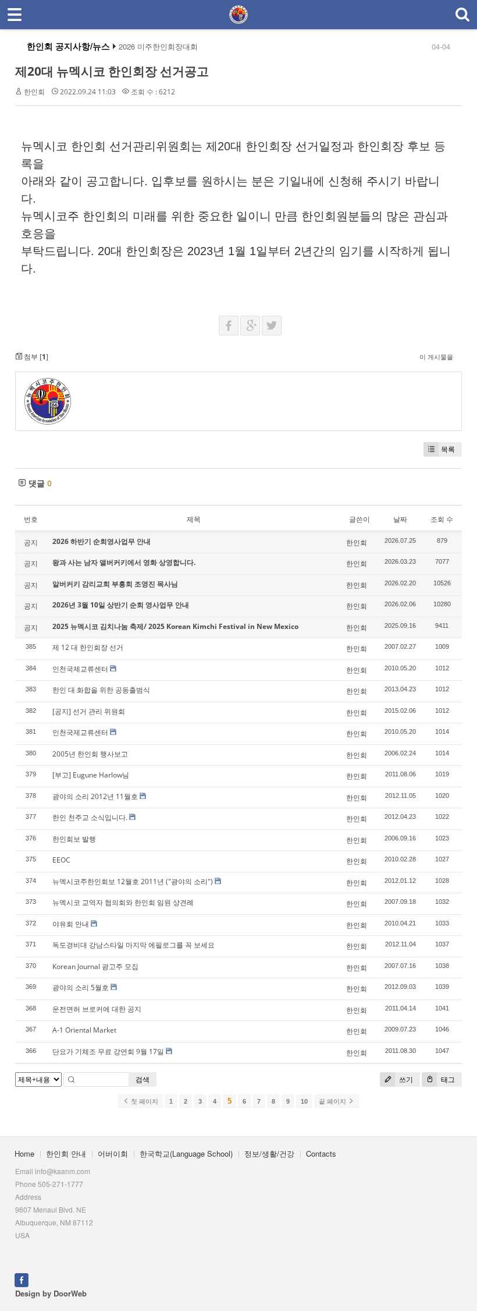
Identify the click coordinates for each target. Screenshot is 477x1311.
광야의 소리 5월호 (80, 987)
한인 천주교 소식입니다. (89, 817)
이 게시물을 (436, 356)
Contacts (321, 1153)
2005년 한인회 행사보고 (90, 754)
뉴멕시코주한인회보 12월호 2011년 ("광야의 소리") (132, 881)
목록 (448, 449)
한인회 (34, 92)
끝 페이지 (333, 1101)
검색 (142, 1079)
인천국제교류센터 (80, 669)
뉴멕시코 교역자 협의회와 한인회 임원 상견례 (123, 902)
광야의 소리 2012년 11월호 (95, 796)
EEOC (61, 860)
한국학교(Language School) (186, 1153)
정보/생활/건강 (269, 1153)
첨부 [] (35, 357)
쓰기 (405, 1079)
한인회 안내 (66, 1153)
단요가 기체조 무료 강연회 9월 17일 (108, 1051)
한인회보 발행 (74, 839)
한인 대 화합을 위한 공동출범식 (101, 690)
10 (304, 1101)
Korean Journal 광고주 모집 (95, 966)
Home (24, 1153)
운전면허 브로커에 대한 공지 (96, 1009)
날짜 (400, 519)
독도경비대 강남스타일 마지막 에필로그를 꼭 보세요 (133, 945)
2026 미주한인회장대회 (158, 46)
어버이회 (113, 1153)
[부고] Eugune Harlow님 (90, 775)
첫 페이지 (143, 1101)
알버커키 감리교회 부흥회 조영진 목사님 (115, 584)
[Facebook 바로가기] (22, 1278)
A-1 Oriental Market (84, 1030)
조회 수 (441, 519)
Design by (51, 1293)
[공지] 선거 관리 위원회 (88, 711)
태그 (447, 1079)
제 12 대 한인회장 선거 (87, 647)
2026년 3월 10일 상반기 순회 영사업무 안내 (120, 605)
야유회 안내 (70, 924)
